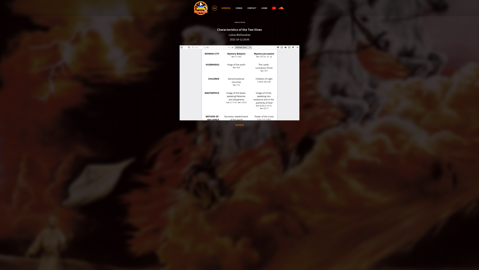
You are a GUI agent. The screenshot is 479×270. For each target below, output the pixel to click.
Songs (239, 8)
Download (239, 125)
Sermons (226, 8)
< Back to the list (239, 22)
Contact (251, 8)
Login (264, 8)
